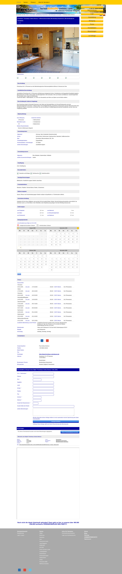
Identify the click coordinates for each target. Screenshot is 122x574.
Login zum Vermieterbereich (69, 535)
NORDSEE (42, 545)
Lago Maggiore (43, 543)
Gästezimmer (42, 557)
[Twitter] (30, 570)
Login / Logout (20, 535)
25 (68, 242)
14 (51, 239)
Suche (25, 2)
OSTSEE (41, 547)
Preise (92, 24)
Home (19, 2)
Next (82, 51)
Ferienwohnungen (43, 555)
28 (51, 244)
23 (60, 242)
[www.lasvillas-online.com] (104, 14)
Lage (92, 14)
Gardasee (41, 537)
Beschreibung (92, 10)
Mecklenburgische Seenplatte (55, 14)
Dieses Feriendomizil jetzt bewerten (70, 432)
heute (19, 273)
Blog (85, 533)
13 (77, 236)
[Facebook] (42, 340)
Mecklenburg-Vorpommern (42, 14)
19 (72, 239)
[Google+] (47, 340)
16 (60, 239)
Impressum (87, 539)
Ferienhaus (29, 440)
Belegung (92, 20)
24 (64, 242)
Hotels (41, 559)
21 (51, 242)
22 (56, 242)
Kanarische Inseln (43, 541)
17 (64, 239)
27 (77, 242)
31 (20, 247)
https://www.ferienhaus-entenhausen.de (49, 354)
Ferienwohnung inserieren (68, 533)
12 (72, 236)
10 (64, 236)
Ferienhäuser (42, 553)
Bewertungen (92, 31)
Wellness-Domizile (44, 563)
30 (60, 244)
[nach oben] (92, 6)
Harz (40, 539)
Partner (33, 2)
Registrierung (20, 533)
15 (56, 239)
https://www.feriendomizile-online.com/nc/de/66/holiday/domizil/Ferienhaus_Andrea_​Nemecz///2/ (39, 444)
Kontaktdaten (92, 28)
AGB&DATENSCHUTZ (90, 537)
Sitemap (86, 535)
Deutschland (32, 14)
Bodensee (41, 535)
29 (56, 244)
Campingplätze (43, 551)
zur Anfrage (92, 35)
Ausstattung (92, 17)
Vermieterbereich (22, 531)
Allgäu (41, 533)
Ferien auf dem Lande (44, 549)
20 (77, 239)
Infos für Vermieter (43, 2)
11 (68, 236)
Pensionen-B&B (43, 561)
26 (72, 242)
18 (68, 239)
